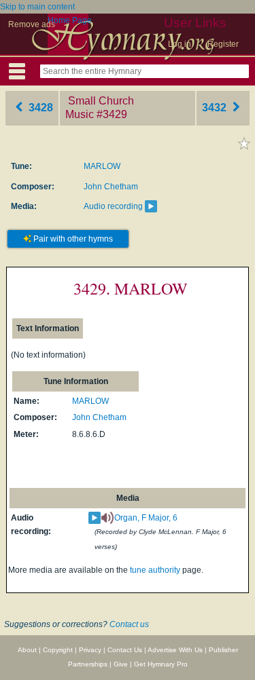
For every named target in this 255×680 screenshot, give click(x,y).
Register (223, 44)
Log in (179, 44)
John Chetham (111, 186)
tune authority (155, 570)
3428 (39, 107)
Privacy (90, 650)
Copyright (58, 650)
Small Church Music (99, 108)
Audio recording (113, 206)
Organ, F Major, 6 (145, 518)
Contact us (129, 624)
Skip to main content (37, 7)
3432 (215, 107)
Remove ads (31, 24)
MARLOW (102, 166)
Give (121, 664)
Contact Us (124, 650)
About (27, 650)
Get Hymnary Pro (161, 664)
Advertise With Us (175, 650)
